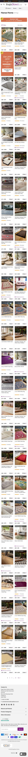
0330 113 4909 (5, 699)
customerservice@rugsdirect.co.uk (10, 701)
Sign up (20, 729)
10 (15, 677)
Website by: (13, 753)
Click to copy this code (14, 19)
